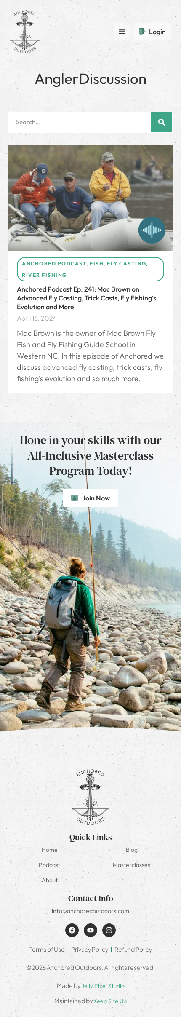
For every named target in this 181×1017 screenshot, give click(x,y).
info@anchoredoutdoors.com (90, 911)
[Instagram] (109, 930)
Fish (97, 263)
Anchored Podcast (54, 263)
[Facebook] (72, 930)
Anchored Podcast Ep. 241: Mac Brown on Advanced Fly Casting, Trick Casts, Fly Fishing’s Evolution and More (86, 298)
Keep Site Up (110, 1001)
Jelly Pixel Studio (103, 986)
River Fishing (44, 275)
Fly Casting (126, 263)
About (50, 880)
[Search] (161, 122)
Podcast (49, 865)
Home (50, 850)
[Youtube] (90, 930)
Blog (132, 850)
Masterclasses (131, 865)
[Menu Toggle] (122, 31)
